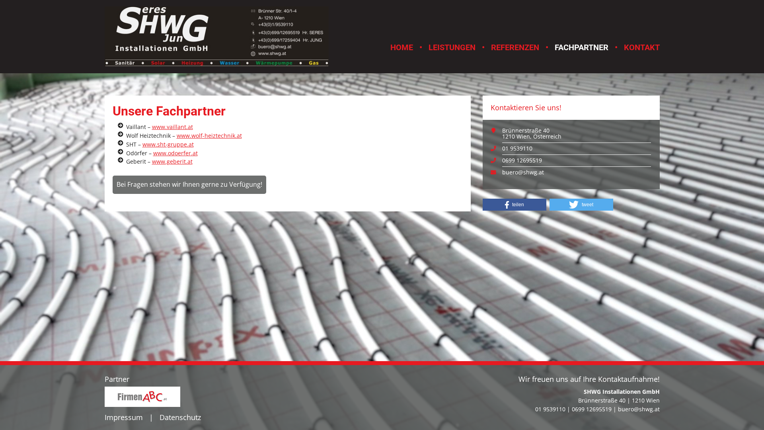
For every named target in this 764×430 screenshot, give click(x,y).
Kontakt (642, 47)
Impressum (124, 417)
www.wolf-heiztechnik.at (209, 135)
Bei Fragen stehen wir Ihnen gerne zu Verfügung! (189, 184)
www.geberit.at (172, 161)
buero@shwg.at (523, 172)
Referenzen (515, 47)
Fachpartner (581, 47)
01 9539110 (517, 148)
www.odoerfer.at (175, 153)
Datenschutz (180, 417)
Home (401, 47)
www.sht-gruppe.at (168, 144)
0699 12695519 (522, 160)
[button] (514, 205)
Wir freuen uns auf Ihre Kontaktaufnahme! (589, 379)
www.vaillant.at (172, 127)
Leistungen (452, 47)
